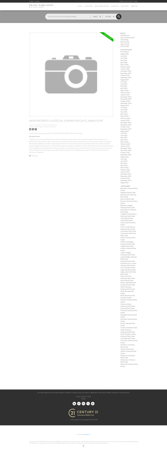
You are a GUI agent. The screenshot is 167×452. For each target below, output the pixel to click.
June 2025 (123, 84)
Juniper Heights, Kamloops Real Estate (45, 126)
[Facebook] (79, 403)
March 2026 (124, 65)
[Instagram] (83, 403)
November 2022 (125, 150)
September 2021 (125, 180)
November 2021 (125, 176)
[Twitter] (88, 403)
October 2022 (125, 153)
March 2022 (124, 167)
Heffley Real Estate (127, 246)
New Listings (124, 42)
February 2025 (125, 92)
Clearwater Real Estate (128, 231)
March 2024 (124, 116)
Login (37, 1)
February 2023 (125, 144)
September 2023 (125, 129)
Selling (124, 6)
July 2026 (123, 56)
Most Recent (124, 52)
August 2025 (124, 80)
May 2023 (123, 137)
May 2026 (123, 60)
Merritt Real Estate (126, 280)
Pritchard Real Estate (127, 308)
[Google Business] (92, 403)
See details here (34, 136)
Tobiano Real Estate (127, 349)
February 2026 (125, 67)
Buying (114, 6)
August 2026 (124, 54)
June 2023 (123, 135)
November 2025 (125, 73)
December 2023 (125, 122)
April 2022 (123, 165)
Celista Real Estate (126, 218)
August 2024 (124, 105)
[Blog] (74, 403)
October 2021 (125, 178)
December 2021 (125, 174)
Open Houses (125, 44)
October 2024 (125, 101)
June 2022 (123, 161)
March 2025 (124, 90)
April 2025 (123, 88)
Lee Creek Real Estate (127, 268)
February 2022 (125, 170)
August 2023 (124, 131)
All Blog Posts (125, 35)
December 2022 (125, 148)
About (133, 6)
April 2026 (123, 62)
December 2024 (125, 97)
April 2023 (123, 140)
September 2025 (125, 77)
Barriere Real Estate (127, 199)
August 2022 (124, 157)
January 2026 (124, 69)
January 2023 (124, 146)
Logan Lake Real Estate (128, 270)
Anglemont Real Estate (128, 192)
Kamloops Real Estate (127, 261)
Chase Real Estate (126, 220)
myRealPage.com (86, 434)
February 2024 (125, 118)
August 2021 (124, 183)
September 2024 (125, 103)
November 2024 (125, 99)
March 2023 (124, 142)
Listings (87, 6)
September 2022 (125, 155)
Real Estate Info (101, 6)
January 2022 (124, 172)
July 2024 (123, 107)
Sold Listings (124, 46)
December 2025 (125, 71)
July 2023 (123, 133)
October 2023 (125, 127)
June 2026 (123, 58)
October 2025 (125, 75)
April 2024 (123, 114)
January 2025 (124, 95)
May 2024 (123, 112)
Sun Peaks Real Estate (127, 338)
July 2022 (123, 159)
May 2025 (123, 86)
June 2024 (123, 110)
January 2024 (124, 120)
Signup (31, 1)
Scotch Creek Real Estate (128, 328)
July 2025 (123, 82)
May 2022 (123, 163)
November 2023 (125, 125)
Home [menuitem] (80, 6)
